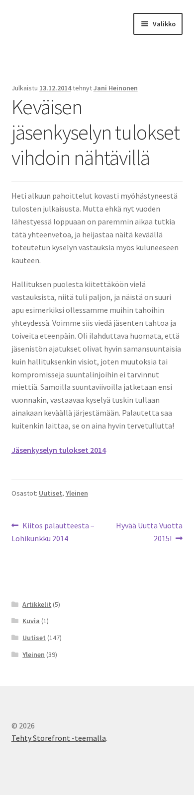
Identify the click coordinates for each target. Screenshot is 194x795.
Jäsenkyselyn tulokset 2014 (58, 450)
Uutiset (50, 493)
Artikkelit (36, 604)
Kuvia (31, 620)
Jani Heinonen (116, 87)
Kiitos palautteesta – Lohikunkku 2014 (53, 531)
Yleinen (77, 493)
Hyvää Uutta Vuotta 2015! (149, 531)
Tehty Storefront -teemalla (58, 738)
